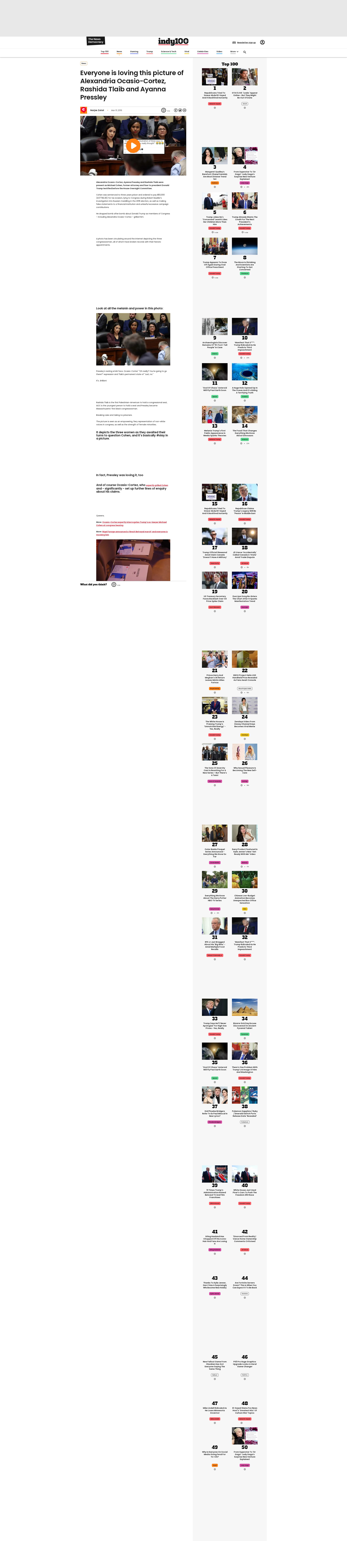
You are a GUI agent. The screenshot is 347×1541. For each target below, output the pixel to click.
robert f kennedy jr (215, 955)
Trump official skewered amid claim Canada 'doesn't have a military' (215, 554)
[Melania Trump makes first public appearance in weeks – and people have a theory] (215, 414)
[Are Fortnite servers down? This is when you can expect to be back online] (245, 1266)
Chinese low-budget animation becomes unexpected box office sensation (244, 899)
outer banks (214, 863)
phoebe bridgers (215, 1122)
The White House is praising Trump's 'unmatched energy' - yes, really (215, 725)
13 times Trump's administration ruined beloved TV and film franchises (215, 1194)
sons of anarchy (215, 781)
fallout (214, 1375)
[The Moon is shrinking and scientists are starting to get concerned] (245, 245)
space (215, 397)
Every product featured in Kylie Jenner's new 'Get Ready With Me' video (245, 851)
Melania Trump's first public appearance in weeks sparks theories (214, 433)
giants (214, 354)
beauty (244, 863)
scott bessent (215, 607)
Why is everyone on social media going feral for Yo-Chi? (215, 1454)
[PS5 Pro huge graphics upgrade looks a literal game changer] (245, 1345)
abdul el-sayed (214, 104)
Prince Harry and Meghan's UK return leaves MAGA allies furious (215, 679)
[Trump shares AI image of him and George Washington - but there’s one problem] (245, 1050)
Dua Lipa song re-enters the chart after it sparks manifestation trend (244, 598)
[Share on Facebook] (176, 110)
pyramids (244, 1034)
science (245, 439)
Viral (186, 51)
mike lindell (215, 1419)
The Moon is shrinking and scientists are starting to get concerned (245, 266)
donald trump (215, 228)
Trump (149, 51)
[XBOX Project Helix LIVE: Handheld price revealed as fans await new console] (245, 658)
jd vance (244, 563)
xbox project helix (244, 689)
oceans (245, 397)
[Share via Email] (184, 110)
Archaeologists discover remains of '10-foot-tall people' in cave (214, 345)
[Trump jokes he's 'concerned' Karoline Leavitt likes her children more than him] (215, 200)
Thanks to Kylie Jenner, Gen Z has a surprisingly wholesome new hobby (215, 1285)
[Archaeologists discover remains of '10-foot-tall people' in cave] (215, 326)
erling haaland (215, 1250)
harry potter (214, 909)
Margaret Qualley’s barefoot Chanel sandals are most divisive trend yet (214, 175)
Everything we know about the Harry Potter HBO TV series (214, 898)
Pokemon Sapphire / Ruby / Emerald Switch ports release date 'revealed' (245, 1113)
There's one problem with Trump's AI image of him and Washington (245, 1069)
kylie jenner (214, 1294)
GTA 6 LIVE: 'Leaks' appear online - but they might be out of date (245, 95)
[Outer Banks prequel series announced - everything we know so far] (215, 832)
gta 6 (245, 104)
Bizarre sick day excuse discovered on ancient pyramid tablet (244, 1025)
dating (244, 781)
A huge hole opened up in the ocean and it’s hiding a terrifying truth (245, 390)
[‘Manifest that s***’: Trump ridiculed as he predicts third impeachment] (245, 326)
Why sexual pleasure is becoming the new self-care (245, 770)
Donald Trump (245, 354)
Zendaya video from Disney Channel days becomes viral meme (244, 724)
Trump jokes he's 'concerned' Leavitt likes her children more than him (214, 221)
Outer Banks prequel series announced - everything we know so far (214, 853)
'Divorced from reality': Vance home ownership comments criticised (245, 1239)
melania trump (214, 439)
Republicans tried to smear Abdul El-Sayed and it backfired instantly (214, 95)
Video (219, 51)
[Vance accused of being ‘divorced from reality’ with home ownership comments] (245, 1220)
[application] (133, 146)
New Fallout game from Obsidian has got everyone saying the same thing (215, 1365)
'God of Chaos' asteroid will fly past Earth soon (215, 389)
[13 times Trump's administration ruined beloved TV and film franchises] (215, 1173)
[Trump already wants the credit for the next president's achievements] (245, 200)
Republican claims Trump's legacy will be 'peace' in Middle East (245, 511)
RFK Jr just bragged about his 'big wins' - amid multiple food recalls (214, 946)
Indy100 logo (173, 42)
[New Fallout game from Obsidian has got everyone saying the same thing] (215, 1345)
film (244, 909)
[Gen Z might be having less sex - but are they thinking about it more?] (245, 751)
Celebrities (202, 51)
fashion (215, 183)
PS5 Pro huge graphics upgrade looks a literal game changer (245, 1364)
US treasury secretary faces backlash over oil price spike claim (215, 598)
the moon (244, 273)
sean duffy (215, 563)
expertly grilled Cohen (157, 485)
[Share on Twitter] (180, 110)
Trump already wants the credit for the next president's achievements (245, 221)
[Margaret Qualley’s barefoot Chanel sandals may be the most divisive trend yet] (215, 155)
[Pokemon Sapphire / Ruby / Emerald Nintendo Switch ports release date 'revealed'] (245, 1094)
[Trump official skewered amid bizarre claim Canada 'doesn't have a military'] (215, 536)
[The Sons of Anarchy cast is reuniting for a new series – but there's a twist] (215, 751)
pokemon (244, 1122)
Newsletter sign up (246, 42)
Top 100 (105, 51)
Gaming (134, 51)
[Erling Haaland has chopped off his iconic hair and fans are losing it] (215, 1220)
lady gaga (245, 183)
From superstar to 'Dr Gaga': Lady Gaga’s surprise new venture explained (245, 175)
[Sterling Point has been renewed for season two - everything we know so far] (215, 1516)
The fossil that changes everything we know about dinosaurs (245, 433)
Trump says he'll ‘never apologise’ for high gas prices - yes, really (215, 1025)
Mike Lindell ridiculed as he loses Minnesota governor (215, 1410)
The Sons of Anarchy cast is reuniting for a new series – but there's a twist (215, 771)
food (215, 1465)
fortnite (245, 1294)
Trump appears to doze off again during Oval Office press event (215, 264)
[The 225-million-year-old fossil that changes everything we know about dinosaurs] (245, 414)
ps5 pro (245, 1375)
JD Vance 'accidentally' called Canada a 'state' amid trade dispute (245, 554)
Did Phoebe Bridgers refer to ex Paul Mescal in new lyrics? (214, 1113)
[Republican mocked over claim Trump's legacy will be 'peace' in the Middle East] (245, 492)
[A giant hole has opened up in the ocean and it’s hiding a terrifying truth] (245, 371)
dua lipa (245, 607)
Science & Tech (168, 51)
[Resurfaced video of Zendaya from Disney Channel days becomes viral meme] (245, 705)
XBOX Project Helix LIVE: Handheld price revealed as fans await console (244, 677)
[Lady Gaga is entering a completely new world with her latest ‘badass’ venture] (245, 155)
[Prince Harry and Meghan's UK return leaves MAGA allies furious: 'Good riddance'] (215, 658)
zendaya (245, 735)
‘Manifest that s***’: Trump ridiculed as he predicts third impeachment (245, 346)
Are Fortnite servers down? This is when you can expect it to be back (245, 1285)
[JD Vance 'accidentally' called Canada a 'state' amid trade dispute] (245, 536)
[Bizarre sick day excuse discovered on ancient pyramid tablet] (245, 1006)
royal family (214, 689)
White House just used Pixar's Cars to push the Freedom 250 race (245, 1192)
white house (214, 1203)
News (119, 51)
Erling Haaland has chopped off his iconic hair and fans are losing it (215, 1240)
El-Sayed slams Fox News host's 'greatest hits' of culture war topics (244, 1410)
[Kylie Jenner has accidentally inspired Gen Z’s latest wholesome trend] (215, 1266)
